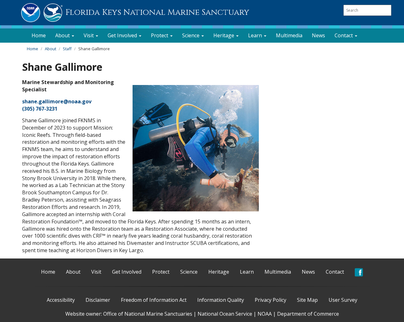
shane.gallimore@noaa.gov (57, 101)
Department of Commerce (308, 313)
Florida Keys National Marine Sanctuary (157, 12)
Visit (96, 271)
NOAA (265, 313)
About (50, 49)
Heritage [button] (224, 35)
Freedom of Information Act (154, 299)
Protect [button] (160, 35)
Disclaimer (98, 299)
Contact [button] (344, 35)
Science (189, 271)
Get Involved (126, 271)
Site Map (307, 299)
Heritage (218, 271)
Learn (247, 271)
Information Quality (220, 299)
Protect (160, 271)
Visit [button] (89, 35)
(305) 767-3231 (39, 108)
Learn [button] (255, 35)
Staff (67, 49)
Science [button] (191, 35)
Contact (335, 271)
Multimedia (289, 35)
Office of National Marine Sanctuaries (147, 313)
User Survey (343, 299)
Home (39, 35)
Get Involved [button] (123, 35)
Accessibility (61, 299)
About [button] (63, 35)
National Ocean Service (225, 313)
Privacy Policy (270, 299)
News (318, 35)
